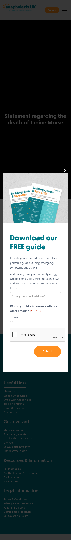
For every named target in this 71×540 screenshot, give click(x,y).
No (15, 322)
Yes (16, 317)
